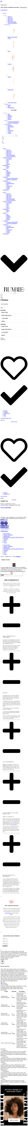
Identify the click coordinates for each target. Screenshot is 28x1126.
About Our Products (11, 156)
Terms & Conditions (8, 534)
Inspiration (5, 165)
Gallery (8, 166)
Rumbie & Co (6, 413)
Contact (8, 188)
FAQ (4, 541)
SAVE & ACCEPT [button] (5, 1084)
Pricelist (8, 175)
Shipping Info (6, 536)
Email (4, 941)
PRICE (3, 321)
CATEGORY (4, 318)
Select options (14, 421)
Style (4, 414)
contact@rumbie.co (5, 528)
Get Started (8, 159)
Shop (4, 148)
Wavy (7, 160)
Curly (7, 161)
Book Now (6, 190)
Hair (7, 170)
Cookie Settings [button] (4, 957)
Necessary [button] (3, 982)
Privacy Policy (6, 533)
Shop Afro (8, 153)
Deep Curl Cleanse (4, 496)
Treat (4, 415)
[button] (14, 307)
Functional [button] (3, 1049)
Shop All (8, 149)
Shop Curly (9, 152)
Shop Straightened (10, 155)
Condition (5, 412)
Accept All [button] (10, 957)
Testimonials (9, 186)
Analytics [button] (3, 1062)
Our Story (8, 182)
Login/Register (4, 10)
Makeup (8, 171)
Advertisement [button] (4, 1070)
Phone (4, 943)
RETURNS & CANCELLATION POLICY (13, 537)
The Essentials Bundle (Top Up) (6, 418)
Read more (14, 499)
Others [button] (2, 1078)
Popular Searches (5, 559)
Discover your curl (7, 157)
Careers (8, 187)
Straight (8, 164)
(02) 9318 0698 (4, 527)
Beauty (8, 174)
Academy (5, 177)
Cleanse (5, 410)
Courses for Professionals (12, 178)
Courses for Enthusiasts (11, 179)
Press (7, 184)
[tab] (11, 616)
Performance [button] (3, 1055)
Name (4, 938)
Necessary (4, 983)
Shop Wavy (9, 151)
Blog (7, 168)
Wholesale (5, 538)
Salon (4, 169)
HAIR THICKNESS (6, 315)
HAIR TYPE (4, 312)
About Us (5, 180)
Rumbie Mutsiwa (10, 183)
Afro (7, 162)
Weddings (8, 173)
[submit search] (16, 135)
